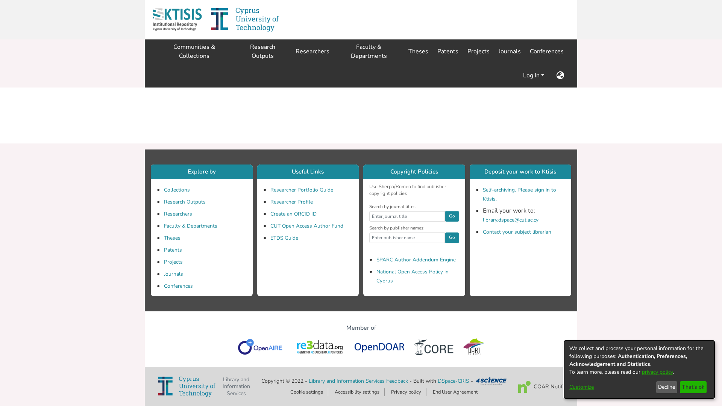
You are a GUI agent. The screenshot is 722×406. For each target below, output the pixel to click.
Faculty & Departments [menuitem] (369, 51)
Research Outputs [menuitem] (262, 51)
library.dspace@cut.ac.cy (510, 219)
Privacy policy (406, 392)
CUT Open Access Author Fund (306, 225)
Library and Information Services (347, 381)
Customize (581, 387)
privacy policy (657, 372)
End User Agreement (455, 392)
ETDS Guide (284, 237)
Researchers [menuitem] (312, 51)
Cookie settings (306, 392)
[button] (177, 20)
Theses (172, 237)
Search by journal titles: (393, 207)
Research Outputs (185, 201)
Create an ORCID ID (293, 213)
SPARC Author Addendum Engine (416, 259)
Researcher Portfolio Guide (301, 189)
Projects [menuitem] (478, 51)
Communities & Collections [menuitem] (194, 51)
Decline (666, 387)
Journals (173, 274)
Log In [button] (532, 75)
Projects (173, 262)
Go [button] (452, 216)
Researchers (178, 213)
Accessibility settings (357, 392)
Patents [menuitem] (447, 51)
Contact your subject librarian (517, 231)
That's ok (693, 387)
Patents (173, 250)
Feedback (397, 381)
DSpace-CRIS (453, 381)
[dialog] (639, 369)
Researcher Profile (291, 201)
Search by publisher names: (397, 228)
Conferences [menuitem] (547, 51)
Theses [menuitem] (418, 51)
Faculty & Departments (190, 225)
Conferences (178, 286)
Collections (177, 189)
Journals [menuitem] (510, 51)
